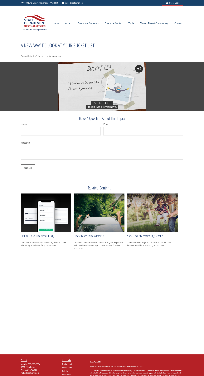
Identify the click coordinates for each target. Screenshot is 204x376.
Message (25, 142)
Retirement (67, 364)
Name (24, 124)
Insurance (66, 374)
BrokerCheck (137, 366)
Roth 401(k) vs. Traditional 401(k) (37, 236)
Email (106, 124)
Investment (67, 367)
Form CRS (97, 362)
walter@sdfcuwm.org (74, 2)
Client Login (174, 2)
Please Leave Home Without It (89, 236)
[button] (56, 23)
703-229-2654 (34, 364)
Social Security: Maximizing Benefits (145, 236)
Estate (65, 371)
